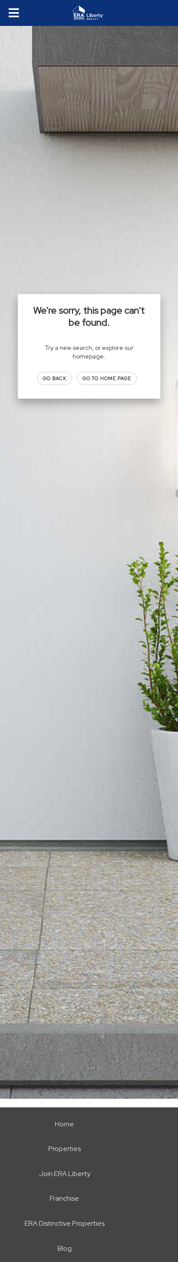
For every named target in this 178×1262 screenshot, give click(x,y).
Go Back (55, 378)
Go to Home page (107, 378)
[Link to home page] (89, 13)
